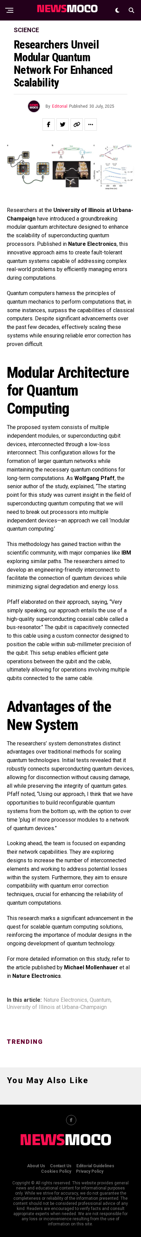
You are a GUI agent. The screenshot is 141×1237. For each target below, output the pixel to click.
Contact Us (61, 1165)
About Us (36, 1165)
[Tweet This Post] (62, 124)
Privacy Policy (89, 1171)
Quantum (100, 1000)
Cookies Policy (56, 1171)
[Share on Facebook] (48, 124)
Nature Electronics (65, 1000)
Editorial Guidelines (95, 1165)
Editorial (59, 106)
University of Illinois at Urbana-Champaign (57, 1007)
